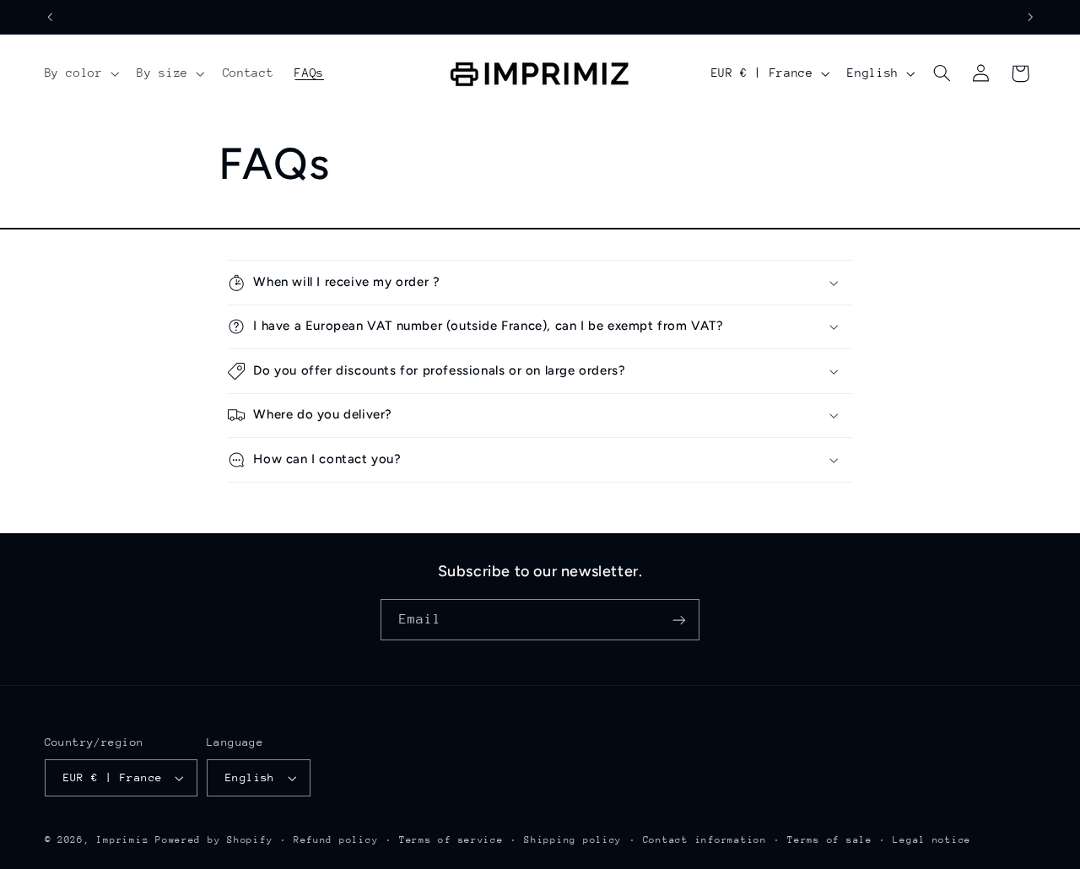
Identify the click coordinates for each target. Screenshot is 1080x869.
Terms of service (451, 839)
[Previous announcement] (49, 17)
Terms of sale (829, 839)
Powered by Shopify (214, 839)
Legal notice (932, 839)
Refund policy (336, 839)
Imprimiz (122, 839)
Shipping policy (573, 839)
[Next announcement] (1030, 17)
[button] (80, 73)
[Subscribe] (679, 619)
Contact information (705, 839)
